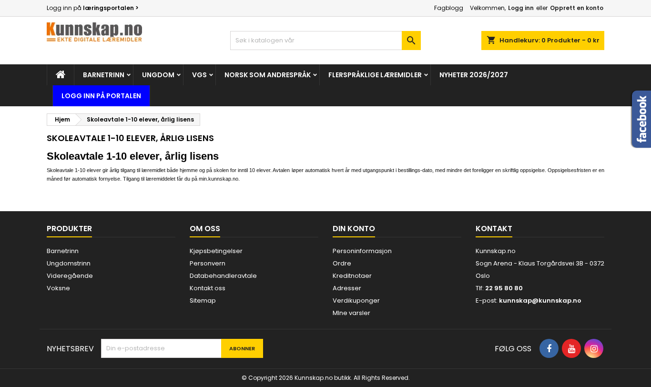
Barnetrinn (103, 75)
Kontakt (494, 228)
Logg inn (521, 8)
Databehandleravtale (223, 275)
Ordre (342, 263)
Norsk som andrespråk (267, 75)
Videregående (70, 275)
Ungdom (158, 75)
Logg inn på (93, 8)
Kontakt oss (207, 288)
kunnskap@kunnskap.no (540, 300)
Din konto (354, 228)
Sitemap (203, 300)
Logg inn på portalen (101, 96)
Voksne (58, 288)
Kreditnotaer (352, 275)
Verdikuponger (356, 300)
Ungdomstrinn (69, 263)
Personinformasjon (362, 250)
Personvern (207, 263)
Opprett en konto (576, 8)
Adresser (347, 288)
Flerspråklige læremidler (375, 75)
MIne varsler (351, 312)
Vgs (199, 75)
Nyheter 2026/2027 (473, 75)
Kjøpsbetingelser (216, 250)
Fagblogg (448, 8)
